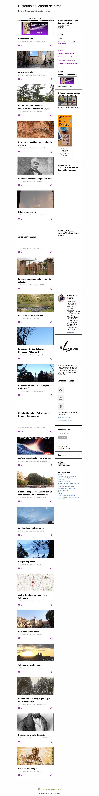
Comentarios (65, 448)
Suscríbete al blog (65, 429)
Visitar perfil (70, 332)
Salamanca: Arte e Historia (66, 486)
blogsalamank (62, 492)
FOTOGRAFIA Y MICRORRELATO (68, 497)
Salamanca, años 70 (64, 481)
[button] (51, 45)
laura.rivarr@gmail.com (65, 420)
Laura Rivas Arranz (72, 296)
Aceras (60, 493)
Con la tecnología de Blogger (51, 789)
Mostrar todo (62, 499)
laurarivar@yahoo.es (64, 417)
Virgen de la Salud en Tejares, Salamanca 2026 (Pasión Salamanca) (67, 477)
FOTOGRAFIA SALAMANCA (66, 495)
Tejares (60, 474)
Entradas (63, 446)
